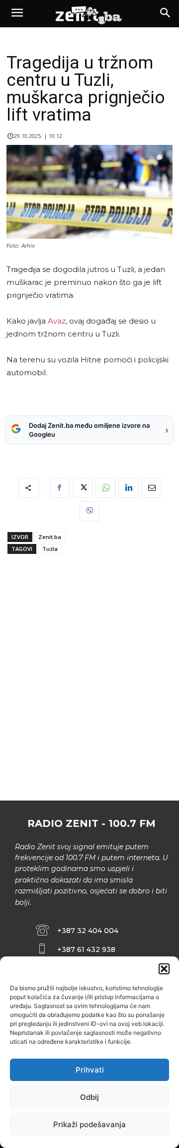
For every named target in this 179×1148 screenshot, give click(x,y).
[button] (164, 969)
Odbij (89, 1097)
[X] (82, 488)
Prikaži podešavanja (89, 1124)
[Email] (151, 488)
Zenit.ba (49, 536)
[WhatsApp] (105, 488)
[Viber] (89, 511)
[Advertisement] (89, 697)
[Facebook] (60, 488)
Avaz (57, 321)
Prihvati (90, 1070)
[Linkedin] (128, 488)
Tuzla (50, 548)
